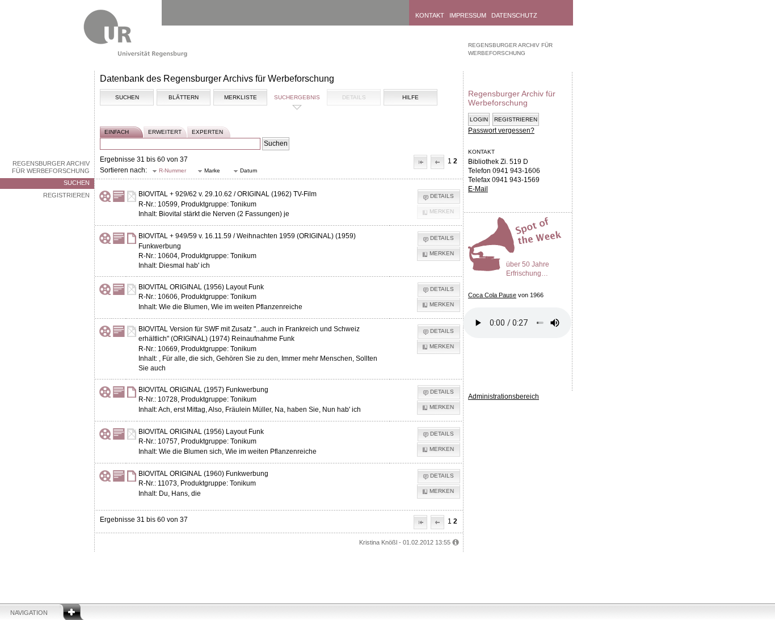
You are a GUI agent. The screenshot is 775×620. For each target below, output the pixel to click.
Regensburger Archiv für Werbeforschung (51, 167)
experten (207, 132)
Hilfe (410, 97)
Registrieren (66, 195)
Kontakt (429, 15)
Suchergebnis (297, 97)
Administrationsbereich (503, 396)
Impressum (467, 15)
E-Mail (478, 189)
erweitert (165, 132)
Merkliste (240, 97)
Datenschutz (514, 15)
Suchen (77, 182)
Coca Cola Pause (492, 295)
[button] (420, 162)
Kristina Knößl (378, 542)
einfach (116, 132)
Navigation (29, 612)
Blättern (184, 97)
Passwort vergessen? (501, 130)
